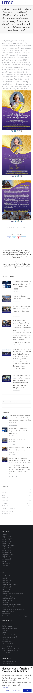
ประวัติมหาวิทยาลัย (7, 626)
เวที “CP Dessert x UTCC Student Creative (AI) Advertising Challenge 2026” (21, 310)
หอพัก (3, 568)
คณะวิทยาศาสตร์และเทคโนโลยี (10, 585)
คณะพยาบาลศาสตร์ (7, 600)
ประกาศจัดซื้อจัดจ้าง (7, 642)
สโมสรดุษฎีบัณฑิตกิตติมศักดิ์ (9, 637)
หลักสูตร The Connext (8, 546)
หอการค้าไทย (5, 624)
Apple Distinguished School (10, 648)
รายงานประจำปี (6, 639)
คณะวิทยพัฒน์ (5, 603)
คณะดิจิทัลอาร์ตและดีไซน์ (8, 598)
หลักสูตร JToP (6, 543)
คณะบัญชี (4, 578)
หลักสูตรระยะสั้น (6, 557)
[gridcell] (16, 65)
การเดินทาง (5, 566)
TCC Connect (6, 653)
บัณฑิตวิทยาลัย (6, 614)
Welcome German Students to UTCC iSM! (21, 297)
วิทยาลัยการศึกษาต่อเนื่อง (8, 607)
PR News (15, 228)
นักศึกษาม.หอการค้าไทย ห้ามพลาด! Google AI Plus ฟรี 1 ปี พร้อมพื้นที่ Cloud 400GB (22, 285)
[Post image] (6, 284)
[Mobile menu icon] (29, 3)
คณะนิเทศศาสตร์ (6, 587)
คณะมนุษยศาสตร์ (6, 583)
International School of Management (13, 609)
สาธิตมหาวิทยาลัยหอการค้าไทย (10, 650)
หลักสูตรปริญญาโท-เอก (8, 555)
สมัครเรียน (4, 535)
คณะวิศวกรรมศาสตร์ (7, 589)
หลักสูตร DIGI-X (6, 550)
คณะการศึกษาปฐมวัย (7, 596)
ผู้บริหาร (4, 633)
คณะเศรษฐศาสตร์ (6, 580)
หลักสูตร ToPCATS (7, 539)
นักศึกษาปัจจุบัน (6, 563)
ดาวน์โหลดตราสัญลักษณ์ (8, 635)
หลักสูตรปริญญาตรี (7, 552)
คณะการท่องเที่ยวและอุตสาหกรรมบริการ (12, 594)
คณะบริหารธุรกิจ (6, 576)
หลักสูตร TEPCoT (7, 537)
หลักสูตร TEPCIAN (7, 541)
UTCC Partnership (7, 646)
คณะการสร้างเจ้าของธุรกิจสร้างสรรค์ (11, 605)
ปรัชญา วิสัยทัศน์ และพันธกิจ (9, 628)
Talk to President (7, 644)
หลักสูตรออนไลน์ (6, 559)
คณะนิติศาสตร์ (6, 591)
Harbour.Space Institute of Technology (14, 616)
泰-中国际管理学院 (8, 611)
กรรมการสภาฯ (6, 630)
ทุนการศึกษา (5, 561)
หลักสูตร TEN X (6, 548)
